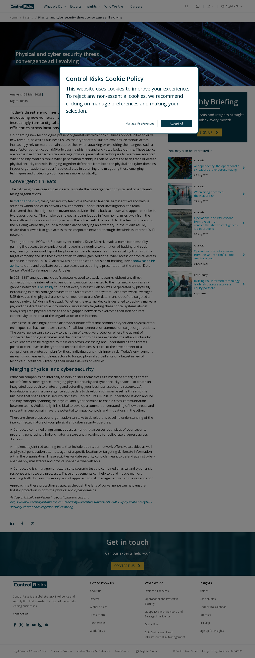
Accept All (176, 123)
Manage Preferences (140, 123)
